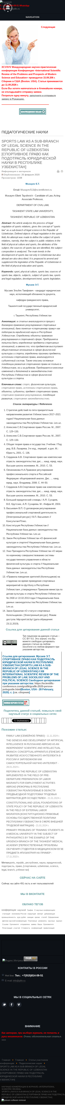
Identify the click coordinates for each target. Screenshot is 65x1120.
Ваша (40, 924)
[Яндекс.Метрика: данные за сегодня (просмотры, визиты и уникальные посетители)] (13, 960)
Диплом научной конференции (14, 921)
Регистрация (7, 928)
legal (4, 869)
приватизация (48, 928)
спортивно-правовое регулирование (21, 395)
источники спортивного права (40, 387)
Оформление (53, 917)
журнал (59, 921)
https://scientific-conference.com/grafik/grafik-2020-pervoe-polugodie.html (28, 686)
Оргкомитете (48, 924)
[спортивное (29, 866)
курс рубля (21, 917)
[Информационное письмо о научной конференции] (32, 113)
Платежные (32, 921)
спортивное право (12, 387)
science (54, 866)
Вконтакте (19, 1004)
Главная (6, 1060)
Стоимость (25, 928)
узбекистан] (22, 869)
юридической (54, 862)
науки (42, 862)
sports (11, 862)
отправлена (25, 924)
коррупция (32, 914)
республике (31, 862)
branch (11, 869)
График (30, 910)
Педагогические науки (30, 1063)
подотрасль (8, 866)
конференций (36, 928)
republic (20, 862)
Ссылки (5, 924)
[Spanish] (6, 2)
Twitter (4, 1004)
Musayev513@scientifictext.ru (36, 189)
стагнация (6, 914)
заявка (33, 924)
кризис (37, 917)
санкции (30, 917)
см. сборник (21, 692)
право (19, 866)
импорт (40, 914)
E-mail (62, 171)
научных (51, 921)
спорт (26, 384)
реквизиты (42, 921)
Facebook (11, 1004)
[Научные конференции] (7, 7)
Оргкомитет (14, 924)
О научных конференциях (44, 910)
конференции (9, 910)
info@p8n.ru (14, 9)
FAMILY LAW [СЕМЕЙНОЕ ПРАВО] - (32, 735)
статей (44, 917)
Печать (58, 171)
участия (17, 928)
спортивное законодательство (31, 398)
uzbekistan (43, 866)
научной (21, 910)
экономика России (19, 914)
